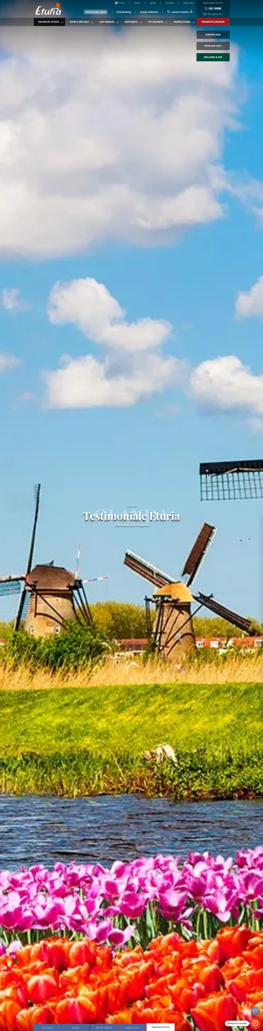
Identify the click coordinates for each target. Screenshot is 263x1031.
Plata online (188, 2)
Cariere (137, 2)
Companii (169, 2)
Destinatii (131, 21)
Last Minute (106, 21)
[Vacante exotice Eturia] (47, 9)
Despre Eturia (182, 21)
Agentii (153, 2)
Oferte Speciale (79, 21)
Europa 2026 (213, 34)
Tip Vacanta (155, 21)
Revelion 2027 (213, 45)
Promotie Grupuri (213, 21)
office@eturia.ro (215, 14)
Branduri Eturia (48, 21)
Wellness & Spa (213, 57)
